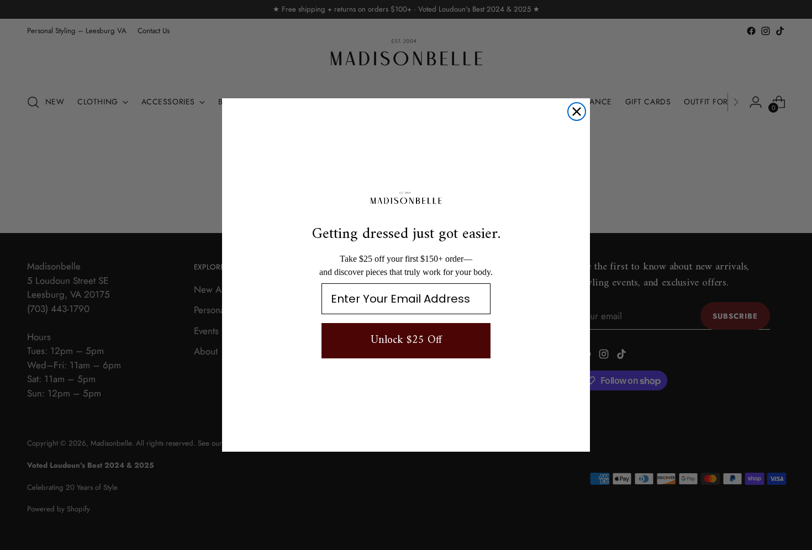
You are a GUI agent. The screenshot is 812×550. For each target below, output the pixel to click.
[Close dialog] (577, 111)
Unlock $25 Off (406, 340)
